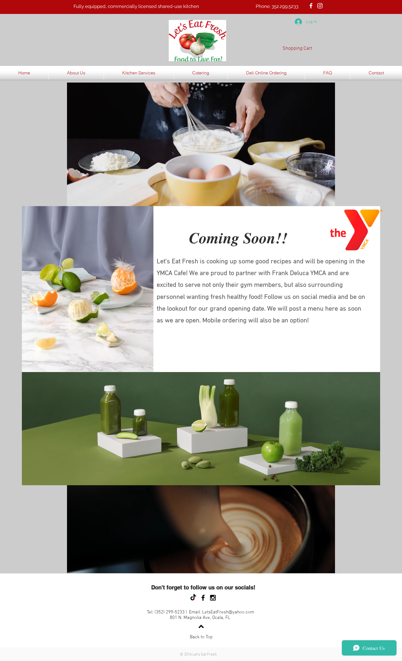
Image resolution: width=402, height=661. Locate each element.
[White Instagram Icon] (320, 5)
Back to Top (201, 637)
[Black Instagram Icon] (213, 598)
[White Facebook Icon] (310, 5)
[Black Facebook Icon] (203, 598)
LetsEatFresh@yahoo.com (228, 612)
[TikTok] (193, 598)
